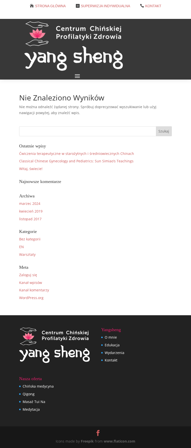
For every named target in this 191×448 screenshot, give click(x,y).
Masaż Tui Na (34, 401)
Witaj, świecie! (31, 168)
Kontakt (111, 360)
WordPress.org (31, 297)
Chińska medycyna (38, 386)
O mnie (111, 337)
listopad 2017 (30, 219)
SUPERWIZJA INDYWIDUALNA (105, 6)
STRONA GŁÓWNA (50, 6)
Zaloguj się (28, 274)
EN (21, 246)
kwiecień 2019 (31, 211)
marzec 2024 (29, 203)
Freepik (87, 441)
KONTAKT (153, 6)
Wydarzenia (114, 352)
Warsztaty (27, 254)
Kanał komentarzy (34, 290)
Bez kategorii (30, 239)
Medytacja (31, 409)
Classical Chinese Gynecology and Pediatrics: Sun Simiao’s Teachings (76, 161)
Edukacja (112, 345)
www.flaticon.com (119, 441)
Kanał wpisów (30, 282)
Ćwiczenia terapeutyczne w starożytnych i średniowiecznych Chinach (76, 153)
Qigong (29, 394)
